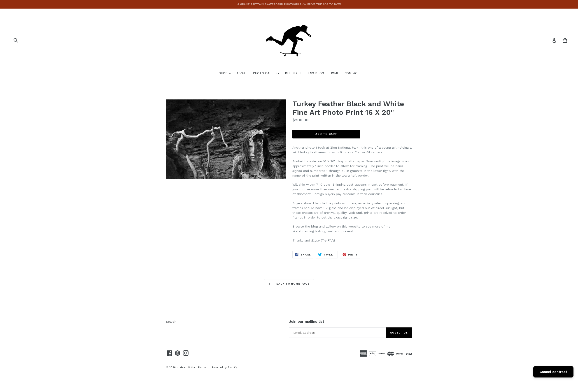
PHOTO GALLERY (266, 73)
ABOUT (241, 73)
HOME (334, 73)
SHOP (226, 73)
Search (171, 321)
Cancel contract (553, 372)
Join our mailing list (306, 321)
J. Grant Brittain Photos (191, 367)
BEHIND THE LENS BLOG (304, 73)
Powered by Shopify (224, 367)
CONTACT (352, 73)
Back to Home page (292, 283)
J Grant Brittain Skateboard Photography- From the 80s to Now (289, 4)
